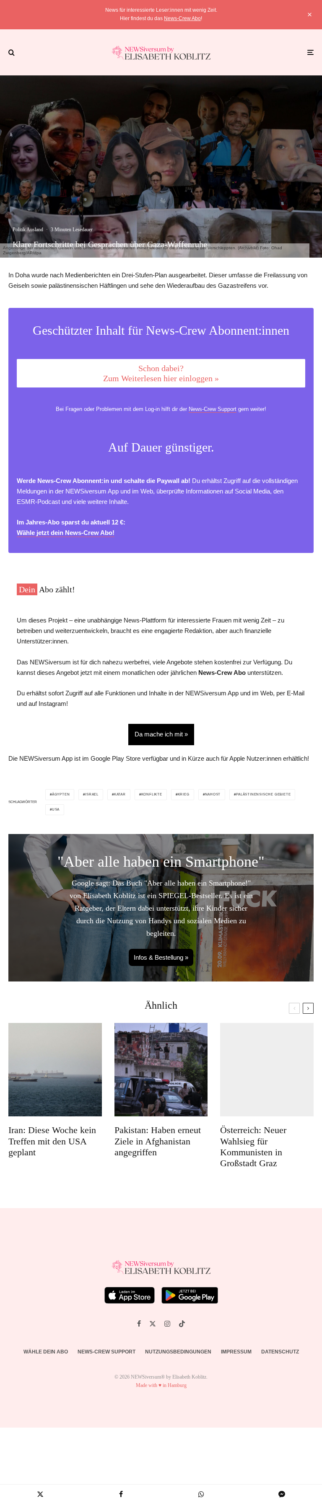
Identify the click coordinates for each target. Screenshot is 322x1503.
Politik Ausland (28, 229)
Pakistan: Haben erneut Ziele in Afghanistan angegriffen (157, 1141)
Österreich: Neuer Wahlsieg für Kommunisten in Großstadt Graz (253, 1146)
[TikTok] (182, 1323)
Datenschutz (280, 1352)
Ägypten (61, 794)
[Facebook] (139, 1323)
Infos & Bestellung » (161, 957)
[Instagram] (167, 1323)
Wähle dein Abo (45, 1352)
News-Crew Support (212, 409)
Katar (120, 794)
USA (56, 809)
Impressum (236, 1352)
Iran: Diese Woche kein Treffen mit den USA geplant (52, 1141)
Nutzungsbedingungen (178, 1352)
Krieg (184, 794)
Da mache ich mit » (161, 734)
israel (92, 794)
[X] (152, 1323)
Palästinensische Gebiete (263, 794)
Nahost (213, 794)
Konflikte (151, 794)
